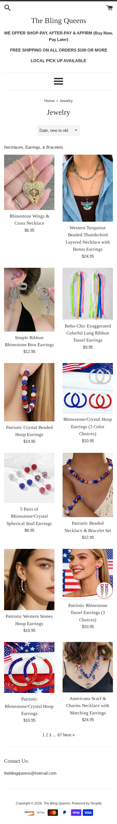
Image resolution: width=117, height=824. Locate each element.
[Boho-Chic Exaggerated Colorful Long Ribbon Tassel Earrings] (88, 294)
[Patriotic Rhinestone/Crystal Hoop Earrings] (29, 667)
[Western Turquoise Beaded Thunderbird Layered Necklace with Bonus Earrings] (88, 188)
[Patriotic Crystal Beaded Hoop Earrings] (29, 392)
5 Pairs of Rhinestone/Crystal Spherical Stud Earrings (29, 516)
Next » (69, 735)
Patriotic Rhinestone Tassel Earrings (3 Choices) (87, 612)
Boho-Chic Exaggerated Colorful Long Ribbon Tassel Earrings (88, 333)
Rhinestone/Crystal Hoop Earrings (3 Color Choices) (87, 426)
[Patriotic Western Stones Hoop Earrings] (29, 579)
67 (59, 735)
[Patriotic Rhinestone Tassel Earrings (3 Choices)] (88, 574)
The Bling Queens (58, 20)
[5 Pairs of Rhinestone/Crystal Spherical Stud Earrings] (29, 478)
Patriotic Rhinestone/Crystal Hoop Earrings (29, 706)
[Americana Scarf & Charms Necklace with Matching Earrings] (88, 667)
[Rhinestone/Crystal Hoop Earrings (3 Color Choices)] (88, 388)
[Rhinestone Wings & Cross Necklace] (29, 182)
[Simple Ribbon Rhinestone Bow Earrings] (29, 300)
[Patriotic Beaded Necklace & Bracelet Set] (88, 485)
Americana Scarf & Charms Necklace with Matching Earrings (87, 705)
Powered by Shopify (86, 803)
